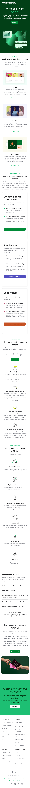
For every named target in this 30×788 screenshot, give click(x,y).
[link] (14, 22)
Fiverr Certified (19, 764)
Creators (4, 731)
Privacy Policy (7, 778)
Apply (3, 758)
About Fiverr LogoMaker (18, 730)
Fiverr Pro (17, 755)
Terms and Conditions (21, 778)
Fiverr (16, 752)
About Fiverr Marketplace (18, 723)
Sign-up (17, 742)
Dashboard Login (19, 745)
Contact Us (5, 740)
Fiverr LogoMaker (20, 758)
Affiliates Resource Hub (20, 735)
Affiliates (4, 728)
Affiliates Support (20, 739)
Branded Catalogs (6, 725)
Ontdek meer (15, 98)
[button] (15, 585)
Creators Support (6, 755)
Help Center (5, 737)
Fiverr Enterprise (19, 761)
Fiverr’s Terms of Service (15, 780)
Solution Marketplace (8, 722)
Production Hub (6, 752)
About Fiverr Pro (19, 727)
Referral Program (6, 734)
